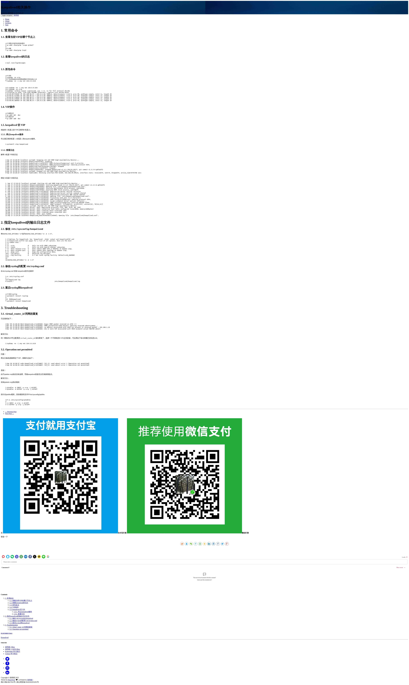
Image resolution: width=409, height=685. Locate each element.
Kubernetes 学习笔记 (12, 651)
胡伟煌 (16, 15)
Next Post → (9, 414)
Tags (6, 25)
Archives (8, 23)
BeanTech (11, 680)
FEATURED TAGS (6, 633)
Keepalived (5, 2)
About (7, 21)
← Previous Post (10, 412)
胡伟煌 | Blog (10, 647)
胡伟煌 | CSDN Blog (12, 649)
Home (7, 19)
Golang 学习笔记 (11, 654)
